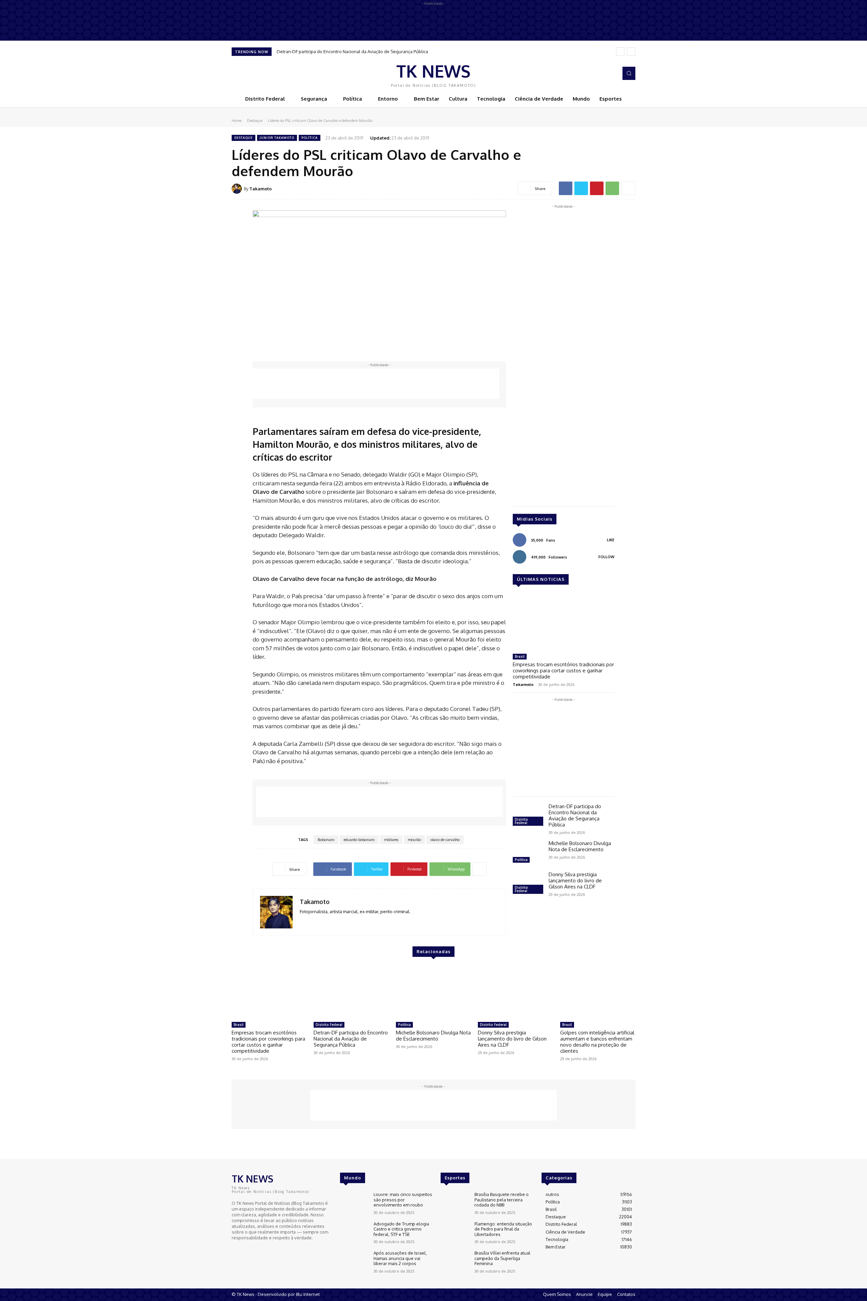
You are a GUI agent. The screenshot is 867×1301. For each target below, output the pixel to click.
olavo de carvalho (445, 839)
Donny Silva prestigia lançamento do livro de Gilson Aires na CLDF (575, 880)
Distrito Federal (521, 821)
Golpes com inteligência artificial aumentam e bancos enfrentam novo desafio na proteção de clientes (597, 1041)
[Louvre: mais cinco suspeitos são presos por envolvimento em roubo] (354, 1203)
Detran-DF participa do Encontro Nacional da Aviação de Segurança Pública (352, 51)
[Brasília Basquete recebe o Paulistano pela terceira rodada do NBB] (455, 1203)
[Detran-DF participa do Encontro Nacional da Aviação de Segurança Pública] (528, 815)
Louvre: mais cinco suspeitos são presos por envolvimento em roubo (403, 1200)
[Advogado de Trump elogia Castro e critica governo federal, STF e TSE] (354, 1232)
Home (236, 120)
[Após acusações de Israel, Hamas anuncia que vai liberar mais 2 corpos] (354, 1262)
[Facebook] (601, 73)
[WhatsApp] (612, 188)
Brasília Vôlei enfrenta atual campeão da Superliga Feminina (502, 1258)
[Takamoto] (238, 189)
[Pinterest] (597, 188)
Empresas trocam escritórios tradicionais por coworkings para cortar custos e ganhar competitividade (563, 670)
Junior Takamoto (277, 138)
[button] (628, 73)
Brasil (520, 656)
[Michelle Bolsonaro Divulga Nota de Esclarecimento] (528, 852)
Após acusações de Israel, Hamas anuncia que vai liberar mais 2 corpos (400, 1258)
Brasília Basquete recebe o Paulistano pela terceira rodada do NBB (501, 1200)
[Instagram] (611, 73)
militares (391, 839)
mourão (414, 839)
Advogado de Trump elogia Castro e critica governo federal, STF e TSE (401, 1229)
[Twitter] (581, 188)
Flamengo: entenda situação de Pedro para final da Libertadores (503, 1229)
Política (309, 138)
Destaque (254, 120)
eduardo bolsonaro (359, 839)
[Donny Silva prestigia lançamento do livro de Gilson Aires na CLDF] (528, 884)
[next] (631, 51)
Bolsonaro (326, 839)
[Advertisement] (376, 384)
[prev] (620, 51)
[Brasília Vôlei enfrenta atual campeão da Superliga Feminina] (455, 1262)
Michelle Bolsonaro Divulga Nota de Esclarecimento (580, 846)
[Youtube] (255, 1250)
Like (610, 540)
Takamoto (260, 188)
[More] (628, 188)
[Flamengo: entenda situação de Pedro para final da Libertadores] (455, 1232)
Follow (606, 556)
